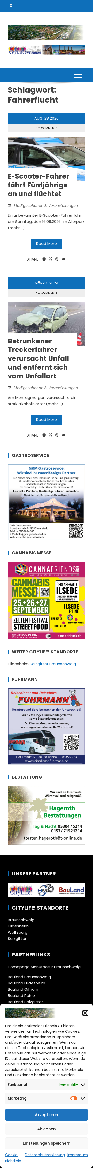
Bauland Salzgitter (25, 1001)
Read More (46, 243)
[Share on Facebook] (44, 259)
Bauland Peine (21, 995)
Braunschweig (21, 920)
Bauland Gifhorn (23, 989)
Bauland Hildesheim (26, 983)
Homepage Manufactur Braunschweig (44, 966)
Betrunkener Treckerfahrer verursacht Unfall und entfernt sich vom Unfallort (38, 358)
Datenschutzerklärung (45, 1154)
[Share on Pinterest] (57, 259)
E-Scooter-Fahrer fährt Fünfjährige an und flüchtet (38, 185)
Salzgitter (17, 938)
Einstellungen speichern (47, 1143)
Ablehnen (46, 1129)
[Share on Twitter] (50, 259)
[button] (85, 1013)
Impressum (77, 1154)
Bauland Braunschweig (29, 977)
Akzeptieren (46, 1114)
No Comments (47, 128)
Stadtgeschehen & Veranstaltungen (46, 205)
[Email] (63, 259)
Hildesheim (18, 926)
